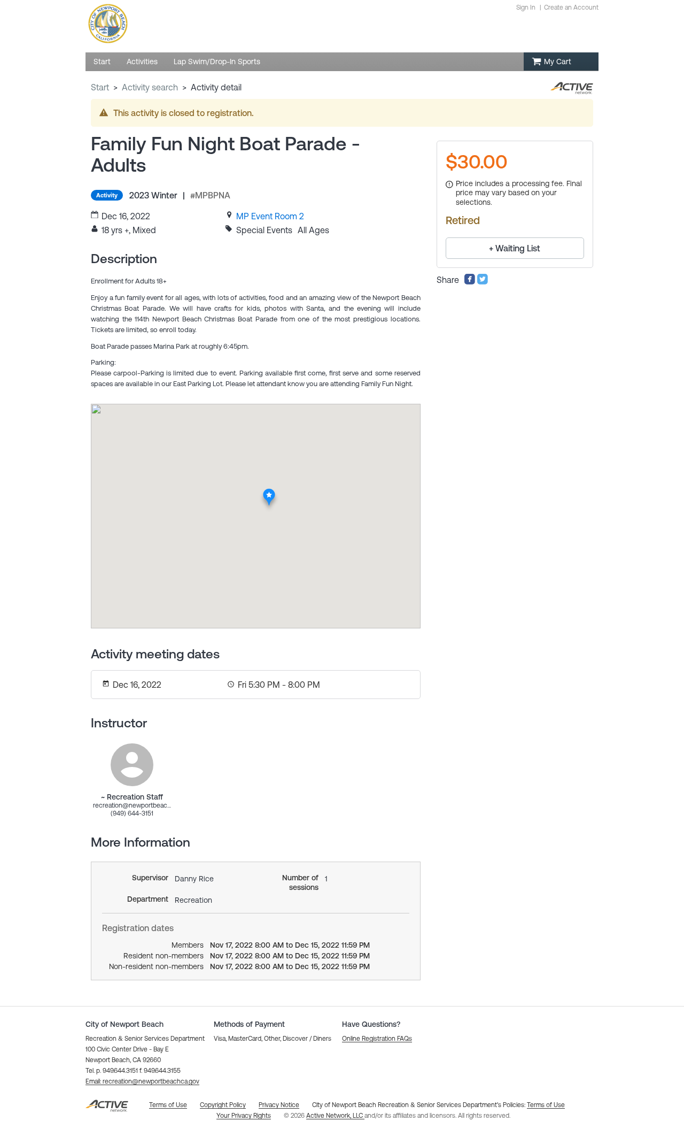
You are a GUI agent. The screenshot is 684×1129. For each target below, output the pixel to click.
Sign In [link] (525, 7)
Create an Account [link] (571, 7)
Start (100, 87)
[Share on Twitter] (482, 282)
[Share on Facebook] (469, 282)
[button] (142, 1081)
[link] (270, 216)
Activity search (150, 87)
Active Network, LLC (335, 1115)
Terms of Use (546, 1105)
